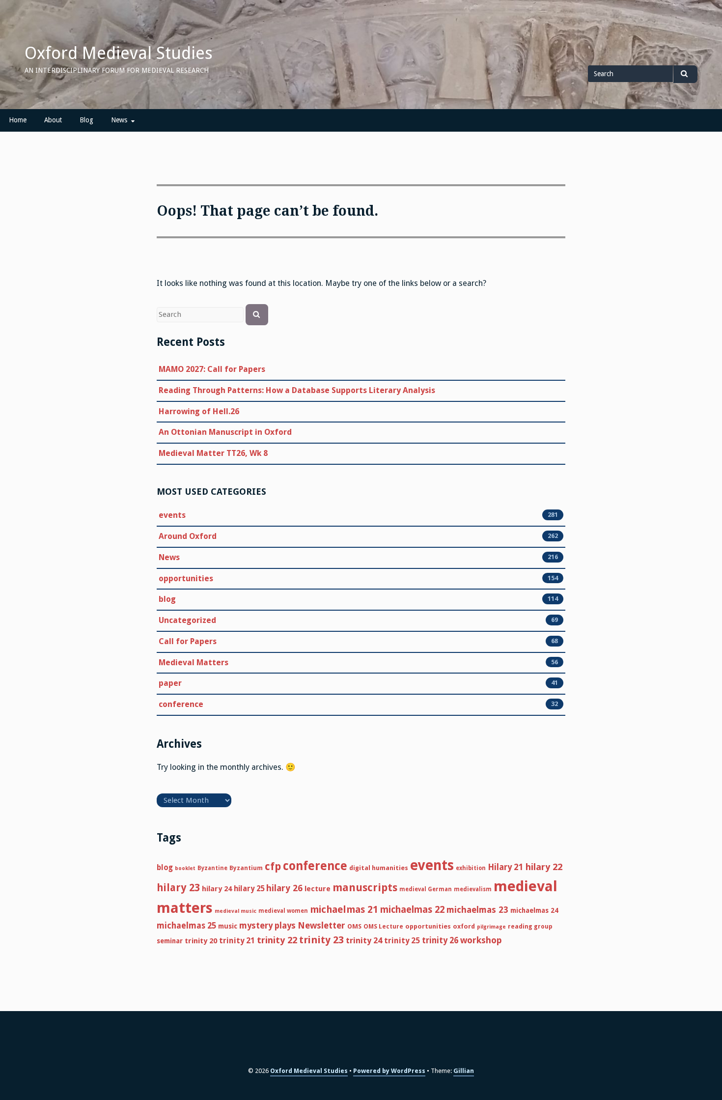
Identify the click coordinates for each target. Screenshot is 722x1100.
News (119, 120)
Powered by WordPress (389, 1070)
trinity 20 (201, 940)
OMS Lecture (383, 926)
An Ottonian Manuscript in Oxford (225, 432)
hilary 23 (178, 888)
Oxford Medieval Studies (119, 53)
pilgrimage (491, 927)
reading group (530, 926)
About (53, 120)
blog (167, 599)
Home (18, 120)
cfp (273, 866)
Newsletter (321, 925)
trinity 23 (321, 940)
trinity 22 (277, 940)
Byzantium (246, 868)
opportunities (186, 578)
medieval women (283, 910)
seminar (170, 941)
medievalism (473, 889)
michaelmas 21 (344, 909)
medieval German (425, 889)
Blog (86, 120)
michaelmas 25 (186, 926)
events (172, 515)
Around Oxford (188, 536)
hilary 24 (217, 888)
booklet (185, 868)
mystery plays (267, 926)
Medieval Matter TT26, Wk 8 (213, 453)
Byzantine (212, 868)
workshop (481, 940)
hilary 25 (249, 888)
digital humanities (378, 868)
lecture (318, 888)
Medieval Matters (193, 662)
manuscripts (365, 887)
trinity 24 (364, 940)
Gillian (463, 1070)
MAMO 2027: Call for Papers (212, 369)
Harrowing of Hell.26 (199, 411)
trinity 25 (402, 940)
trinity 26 (440, 940)
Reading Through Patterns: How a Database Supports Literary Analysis (297, 390)
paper (170, 683)
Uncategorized (187, 620)
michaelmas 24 (534, 910)
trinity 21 (237, 940)
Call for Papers (188, 641)
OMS (354, 926)
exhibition (471, 868)
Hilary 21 (506, 867)
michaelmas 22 (412, 909)
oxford (464, 926)
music (227, 926)
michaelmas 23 (477, 910)
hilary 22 (544, 867)
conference (181, 704)
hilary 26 (284, 888)
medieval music (235, 911)
